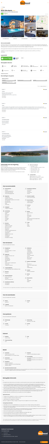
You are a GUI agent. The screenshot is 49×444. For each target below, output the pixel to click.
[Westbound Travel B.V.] (43, 433)
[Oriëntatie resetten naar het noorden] (47, 27)
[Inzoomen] (47, 24)
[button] (42, 21)
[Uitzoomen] (47, 26)
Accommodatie (6, 38)
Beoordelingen (24, 38)
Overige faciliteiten (4, 73)
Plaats (43, 38)
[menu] (48, 3)
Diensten (15, 38)
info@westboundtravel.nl (7, 434)
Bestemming (34, 38)
